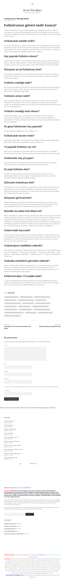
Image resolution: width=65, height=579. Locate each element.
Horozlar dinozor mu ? (9, 421)
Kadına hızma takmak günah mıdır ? (12, 453)
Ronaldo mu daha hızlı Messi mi (12, 315)
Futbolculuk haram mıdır (11, 309)
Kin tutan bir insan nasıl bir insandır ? (12, 445)
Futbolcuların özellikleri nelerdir (40, 306)
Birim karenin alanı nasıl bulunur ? (12, 441)
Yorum (5, 345)
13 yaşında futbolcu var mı (11, 297)
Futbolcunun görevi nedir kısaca (41, 309)
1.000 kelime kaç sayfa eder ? (11, 457)
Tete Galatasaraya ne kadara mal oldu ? (13, 449)
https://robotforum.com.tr (8, 408)
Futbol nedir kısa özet (28, 303)
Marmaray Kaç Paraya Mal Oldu (50, 326)
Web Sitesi (6, 379)
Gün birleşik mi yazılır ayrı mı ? (11, 437)
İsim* (5, 364)
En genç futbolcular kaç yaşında (25, 300)
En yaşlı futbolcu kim (41, 300)
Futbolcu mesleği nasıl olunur (43, 303)
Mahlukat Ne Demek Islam (10, 523)
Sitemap (52, 408)
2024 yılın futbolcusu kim (26, 297)
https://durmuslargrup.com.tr (40, 408)
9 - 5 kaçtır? (7, 390)
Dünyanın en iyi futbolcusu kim (42, 297)
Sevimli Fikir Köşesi (32, 10)
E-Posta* (6, 371)
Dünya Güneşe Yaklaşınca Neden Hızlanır (14, 533)
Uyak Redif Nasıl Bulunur (10, 528)
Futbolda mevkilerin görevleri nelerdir (14, 312)
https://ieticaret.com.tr (24, 408)
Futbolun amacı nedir (31, 312)
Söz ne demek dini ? (8, 433)
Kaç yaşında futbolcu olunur (45, 312)
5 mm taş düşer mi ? (9, 425)
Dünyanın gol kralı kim (10, 300)
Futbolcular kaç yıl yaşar (24, 306)
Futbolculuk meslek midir (25, 309)
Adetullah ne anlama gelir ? (10, 429)
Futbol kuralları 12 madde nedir (12, 303)
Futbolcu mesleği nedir (10, 306)
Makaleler (11, 293)
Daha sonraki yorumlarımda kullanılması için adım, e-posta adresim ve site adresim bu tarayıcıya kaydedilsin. (32, 386)
